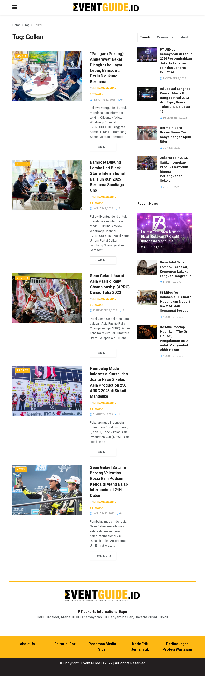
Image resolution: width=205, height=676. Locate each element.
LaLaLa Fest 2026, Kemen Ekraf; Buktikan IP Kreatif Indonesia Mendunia (160, 236)
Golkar (38, 25)
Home (16, 25)
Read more (105, 147)
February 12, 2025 (104, 99)
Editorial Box (65, 644)
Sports (22, 164)
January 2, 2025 (102, 208)
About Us (27, 644)
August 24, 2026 (154, 247)
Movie (21, 56)
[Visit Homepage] (106, 7)
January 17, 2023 (103, 513)
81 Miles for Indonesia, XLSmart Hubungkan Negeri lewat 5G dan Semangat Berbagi (175, 302)
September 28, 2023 (104, 310)
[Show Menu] (14, 7)
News (20, 469)
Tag (27, 25)
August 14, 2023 (102, 414)
